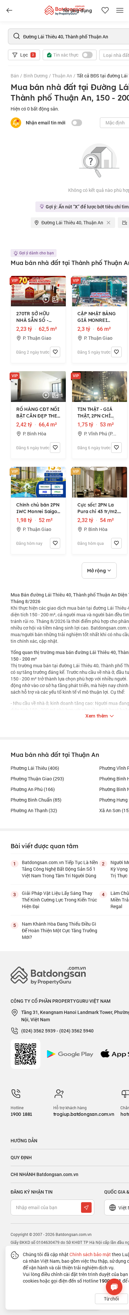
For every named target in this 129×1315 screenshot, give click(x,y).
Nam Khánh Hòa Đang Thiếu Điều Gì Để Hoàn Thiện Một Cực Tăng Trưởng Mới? (59, 930)
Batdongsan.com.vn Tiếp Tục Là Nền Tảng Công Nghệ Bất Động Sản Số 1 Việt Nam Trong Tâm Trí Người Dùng (60, 869)
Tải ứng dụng (77, 11)
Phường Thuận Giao (37, 778)
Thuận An (62, 75)
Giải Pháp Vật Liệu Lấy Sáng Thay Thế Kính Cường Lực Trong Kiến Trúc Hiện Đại (59, 899)
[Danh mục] (9, 10)
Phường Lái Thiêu (35, 768)
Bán (15, 75)
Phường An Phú (33, 789)
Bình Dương (35, 75)
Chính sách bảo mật (90, 1254)
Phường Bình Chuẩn (36, 800)
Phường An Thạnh (34, 810)
